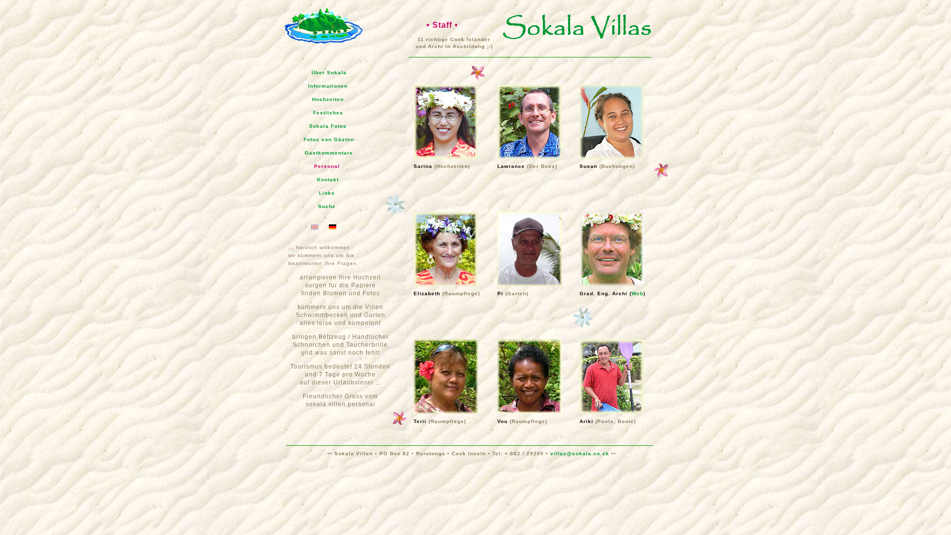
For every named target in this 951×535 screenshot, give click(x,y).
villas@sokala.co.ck (580, 453)
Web (637, 293)
